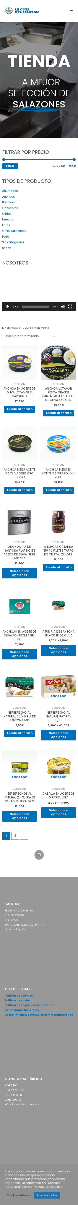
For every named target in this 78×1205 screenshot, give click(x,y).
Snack (6, 248)
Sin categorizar (13, 242)
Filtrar (10, 166)
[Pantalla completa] (70, 306)
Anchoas (8, 197)
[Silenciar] (63, 306)
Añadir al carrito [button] (19, 409)
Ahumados (10, 191)
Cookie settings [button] (18, 1195)
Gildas (6, 214)
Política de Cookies (19, 995)
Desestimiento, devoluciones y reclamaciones (39, 1015)
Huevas (7, 219)
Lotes (6, 225)
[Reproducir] (8, 306)
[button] (71, 11)
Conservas (10, 208)
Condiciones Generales (22, 1010)
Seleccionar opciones (19, 573)
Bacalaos (9, 202)
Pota (5, 237)
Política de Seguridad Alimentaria (30, 1005)
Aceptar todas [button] (47, 1195)
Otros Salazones (14, 231)
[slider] (35, 307)
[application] (39, 290)
